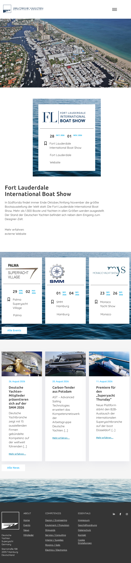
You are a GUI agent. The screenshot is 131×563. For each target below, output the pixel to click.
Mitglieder (28, 535)
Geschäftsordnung (87, 525)
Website (55, 162)
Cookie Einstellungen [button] (85, 541)
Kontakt (82, 535)
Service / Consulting (55, 535)
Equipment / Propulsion (57, 525)
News (26, 530)
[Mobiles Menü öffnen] (114, 9)
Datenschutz (84, 530)
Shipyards (50, 530)
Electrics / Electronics (56, 549)
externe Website (15, 234)
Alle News (13, 467)
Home (26, 520)
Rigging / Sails (52, 545)
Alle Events (14, 330)
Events (26, 525)
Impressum (84, 520)
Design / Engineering (56, 520)
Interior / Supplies (54, 540)
